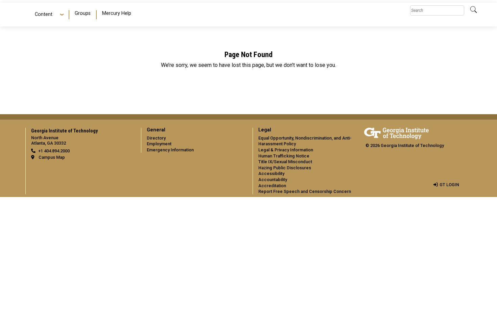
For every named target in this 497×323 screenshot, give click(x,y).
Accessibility (271, 173)
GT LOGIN (449, 184)
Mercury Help (116, 13)
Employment (159, 143)
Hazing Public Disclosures (284, 167)
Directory (156, 138)
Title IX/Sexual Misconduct (285, 161)
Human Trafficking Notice (283, 155)
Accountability (272, 179)
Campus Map (52, 157)
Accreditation (272, 185)
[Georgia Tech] (396, 132)
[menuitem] (83, 15)
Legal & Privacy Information (285, 149)
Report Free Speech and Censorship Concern (304, 191)
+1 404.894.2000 (54, 150)
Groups (83, 13)
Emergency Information (170, 149)
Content (43, 14)
